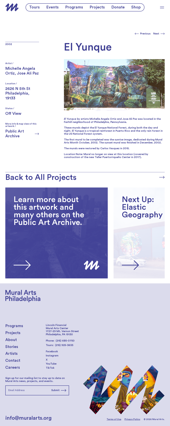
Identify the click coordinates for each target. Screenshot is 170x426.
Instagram (52, 355)
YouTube (51, 363)
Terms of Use (114, 419)
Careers (12, 368)
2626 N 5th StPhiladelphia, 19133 (17, 93)
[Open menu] (162, 7)
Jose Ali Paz (28, 73)
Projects (97, 7)
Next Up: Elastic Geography (131, 189)
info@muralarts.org (28, 418)
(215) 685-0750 (65, 340)
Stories (11, 347)
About (11, 340)
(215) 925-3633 (64, 345)
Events (52, 7)
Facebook (52, 351)
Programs (74, 7)
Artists (11, 354)
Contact (12, 361)
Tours (34, 7)
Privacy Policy (132, 419)
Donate (118, 7)
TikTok (50, 368)
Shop (136, 7)
